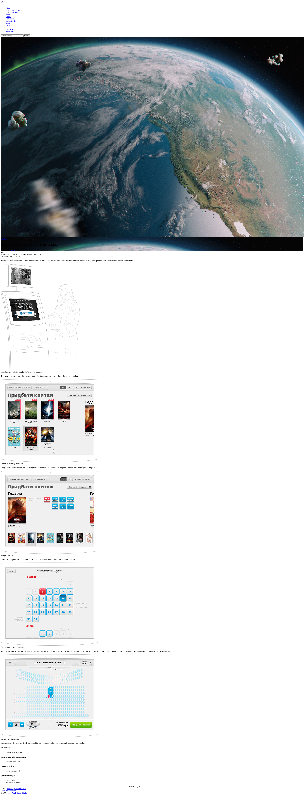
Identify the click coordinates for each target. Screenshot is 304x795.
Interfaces (14, 12)
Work (8, 8)
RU (2, 2)
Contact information (8, 791)
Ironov (8, 23)
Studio (8, 17)
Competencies (11, 21)
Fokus (8, 25)
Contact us (10, 19)
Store (8, 15)
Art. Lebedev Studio (19, 793)
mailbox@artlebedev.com (16, 789)
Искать (26, 36)
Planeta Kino (15, 10)
